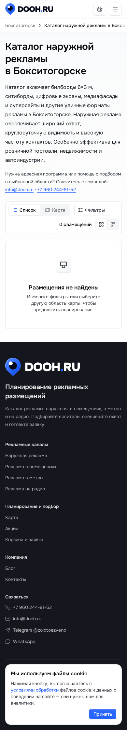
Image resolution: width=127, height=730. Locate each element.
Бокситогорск (20, 25)
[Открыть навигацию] (115, 9)
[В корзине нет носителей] (99, 9)
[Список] (113, 224)
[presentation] (63, 25)
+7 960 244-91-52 (56, 189)
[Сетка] (101, 224)
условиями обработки (35, 690)
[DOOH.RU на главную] (29, 9)
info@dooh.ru (19, 189)
